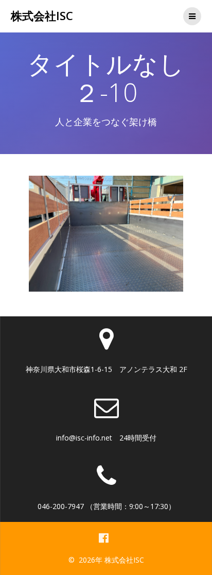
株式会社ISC (42, 16)
